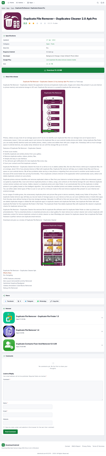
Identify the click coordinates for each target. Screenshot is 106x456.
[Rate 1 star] (29, 23)
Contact (67, 446)
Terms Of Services (98, 446)
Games (20, 2)
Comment (6, 379)
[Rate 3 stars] (37, 23)
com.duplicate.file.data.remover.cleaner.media (61, 60)
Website (5, 419)
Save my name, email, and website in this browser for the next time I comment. (29, 427)
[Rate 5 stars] (45, 23)
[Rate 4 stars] (41, 23)
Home (12, 2)
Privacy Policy (86, 446)
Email (5, 411)
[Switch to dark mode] (102, 3)
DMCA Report (76, 446)
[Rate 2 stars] (33, 23)
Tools (12, 8)
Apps (31, 2)
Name (5, 403)
